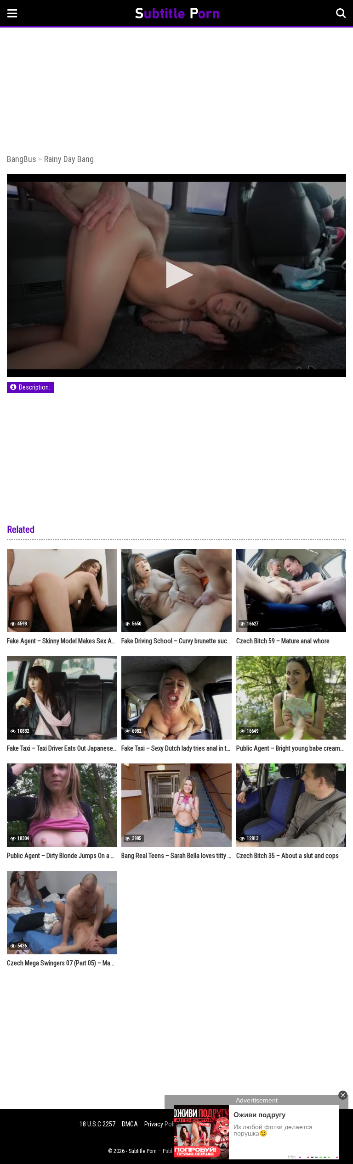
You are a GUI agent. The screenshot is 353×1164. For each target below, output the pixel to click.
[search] (341, 13)
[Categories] (12, 13)
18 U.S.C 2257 (97, 1124)
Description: (34, 387)
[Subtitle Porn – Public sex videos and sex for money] (177, 14)
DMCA (130, 1124)
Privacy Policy (162, 1124)
